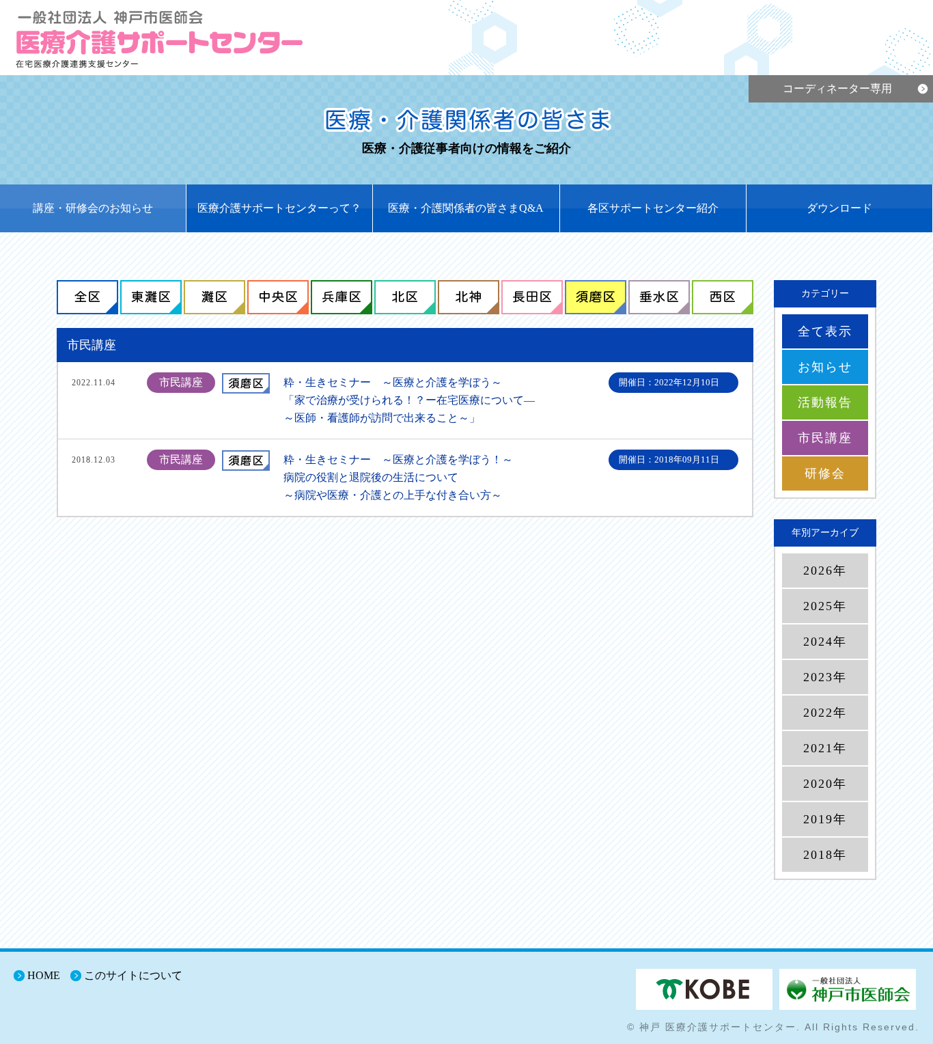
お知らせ (825, 367)
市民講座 (825, 438)
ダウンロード (839, 208)
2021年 (825, 748)
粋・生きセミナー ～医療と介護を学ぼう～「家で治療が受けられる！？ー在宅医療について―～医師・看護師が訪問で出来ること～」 (409, 400)
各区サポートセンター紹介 (653, 208)
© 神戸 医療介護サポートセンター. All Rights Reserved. (773, 1026)
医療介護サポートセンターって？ (279, 208)
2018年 (825, 855)
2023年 (825, 677)
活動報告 (825, 402)
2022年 (825, 712)
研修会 (825, 473)
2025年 (825, 606)
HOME (43, 975)
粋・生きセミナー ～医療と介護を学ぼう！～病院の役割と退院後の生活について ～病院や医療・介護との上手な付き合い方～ (398, 477)
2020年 (825, 784)
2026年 (825, 570)
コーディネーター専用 (837, 88)
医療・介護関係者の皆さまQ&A (466, 208)
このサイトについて (133, 975)
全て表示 (825, 331)
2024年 (825, 641)
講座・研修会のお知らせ (93, 208)
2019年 (825, 819)
